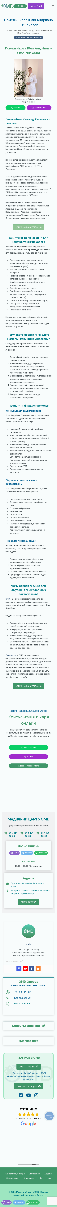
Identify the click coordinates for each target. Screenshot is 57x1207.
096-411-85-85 (20, 6)
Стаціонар (29, 1178)
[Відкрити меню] (53, 6)
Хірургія (48, 1174)
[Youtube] (25, 968)
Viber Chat (36, 6)
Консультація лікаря (15, 1174)
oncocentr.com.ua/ (14, 961)
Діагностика (34, 1174)
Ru (41, 1178)
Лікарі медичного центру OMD (28, 37)
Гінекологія (11, 655)
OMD (8, 599)
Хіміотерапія (12, 1178)
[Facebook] (31, 968)
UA (49, 1178)
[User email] (38, 968)
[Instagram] (18, 968)
